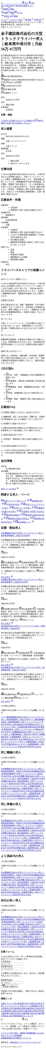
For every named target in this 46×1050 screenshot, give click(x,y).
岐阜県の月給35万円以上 (15, 1011)
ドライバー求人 (16, 20)
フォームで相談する (26, 121)
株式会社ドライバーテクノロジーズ (25, 1042)
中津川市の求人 (35, 1004)
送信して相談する (11, 986)
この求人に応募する (9, 121)
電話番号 (4, 966)
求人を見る (5, 577)
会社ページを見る (8, 489)
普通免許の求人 (37, 1006)
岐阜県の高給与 (20, 1008)
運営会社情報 (14, 1038)
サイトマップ (25, 1038)
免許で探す (15, 6)
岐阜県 (28, 20)
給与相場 (23, 6)
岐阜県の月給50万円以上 (13, 1013)
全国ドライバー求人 (9, 1004)
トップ (4, 20)
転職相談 (4, 1038)
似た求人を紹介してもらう (19, 123)
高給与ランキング (25, 1016)
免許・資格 (19, 1033)
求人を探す (5, 6)
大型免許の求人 (7, 1008)
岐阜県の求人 (23, 1004)
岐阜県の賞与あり (31, 1013)
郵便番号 (4, 980)
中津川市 (38, 20)
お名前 (4, 961)
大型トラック (25, 1006)
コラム (30, 6)
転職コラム (36, 1033)
